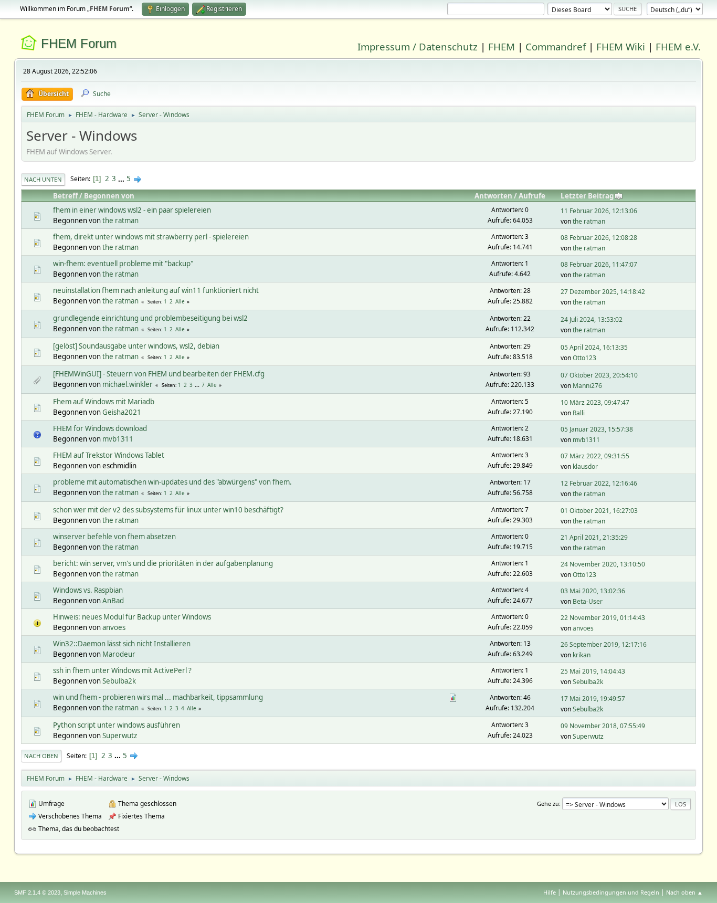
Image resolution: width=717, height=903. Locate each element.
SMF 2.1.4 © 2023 (37, 892)
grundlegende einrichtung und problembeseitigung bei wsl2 (150, 318)
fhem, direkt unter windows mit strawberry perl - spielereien (151, 237)
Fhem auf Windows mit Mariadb (103, 401)
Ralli (579, 412)
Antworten (493, 196)
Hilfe (549, 892)
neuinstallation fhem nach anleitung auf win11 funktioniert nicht (156, 290)
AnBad (113, 600)
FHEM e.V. (678, 46)
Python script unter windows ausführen (116, 725)
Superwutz (119, 735)
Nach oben (41, 756)
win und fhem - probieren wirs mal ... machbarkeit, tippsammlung (158, 697)
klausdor (585, 466)
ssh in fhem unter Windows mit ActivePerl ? (122, 670)
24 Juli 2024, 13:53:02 (592, 319)
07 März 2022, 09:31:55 (595, 456)
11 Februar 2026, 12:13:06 (599, 210)
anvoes (113, 627)
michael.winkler (127, 384)
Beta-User (588, 601)
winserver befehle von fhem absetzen (114, 536)
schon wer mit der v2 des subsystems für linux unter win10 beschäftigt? (168, 509)
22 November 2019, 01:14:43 (603, 617)
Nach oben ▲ (684, 892)
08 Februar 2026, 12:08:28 (599, 237)
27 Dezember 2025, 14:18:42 (603, 291)
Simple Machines (85, 892)
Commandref (555, 46)
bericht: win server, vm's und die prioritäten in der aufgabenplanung (163, 563)
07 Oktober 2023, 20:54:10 (599, 375)
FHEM (501, 46)
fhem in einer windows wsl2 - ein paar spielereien (132, 210)
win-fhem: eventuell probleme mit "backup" (123, 263)
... (122, 178)
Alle (180, 301)
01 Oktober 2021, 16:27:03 (599, 510)
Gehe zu (548, 803)
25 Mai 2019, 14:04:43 (593, 671)
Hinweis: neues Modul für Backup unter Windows (132, 617)
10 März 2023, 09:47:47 (595, 402)
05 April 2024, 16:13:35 (594, 347)
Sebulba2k (119, 681)
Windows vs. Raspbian (88, 590)
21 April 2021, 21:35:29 (594, 537)
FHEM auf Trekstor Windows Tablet (108, 455)
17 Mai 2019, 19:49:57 (593, 698)
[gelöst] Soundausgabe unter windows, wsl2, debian (136, 346)
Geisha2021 (121, 412)
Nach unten (43, 179)
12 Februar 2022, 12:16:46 (599, 483)
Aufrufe (532, 196)
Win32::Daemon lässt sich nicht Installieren (122, 643)
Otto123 (584, 357)
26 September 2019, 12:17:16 (604, 644)
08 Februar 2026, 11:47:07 (599, 264)
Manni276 (587, 385)
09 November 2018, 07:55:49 (603, 725)
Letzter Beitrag (587, 196)
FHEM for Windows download (100, 428)
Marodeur (118, 654)
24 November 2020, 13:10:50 (603, 564)
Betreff (65, 196)
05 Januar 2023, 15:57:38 (597, 429)
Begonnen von (109, 196)
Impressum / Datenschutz (417, 46)
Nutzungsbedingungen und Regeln (611, 892)
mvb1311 (117, 439)
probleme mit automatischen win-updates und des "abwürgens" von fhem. (172, 482)
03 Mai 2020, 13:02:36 (593, 590)
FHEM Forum (79, 43)
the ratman (120, 220)
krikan (582, 654)
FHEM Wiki (620, 46)
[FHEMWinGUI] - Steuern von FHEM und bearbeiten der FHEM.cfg (159, 374)
